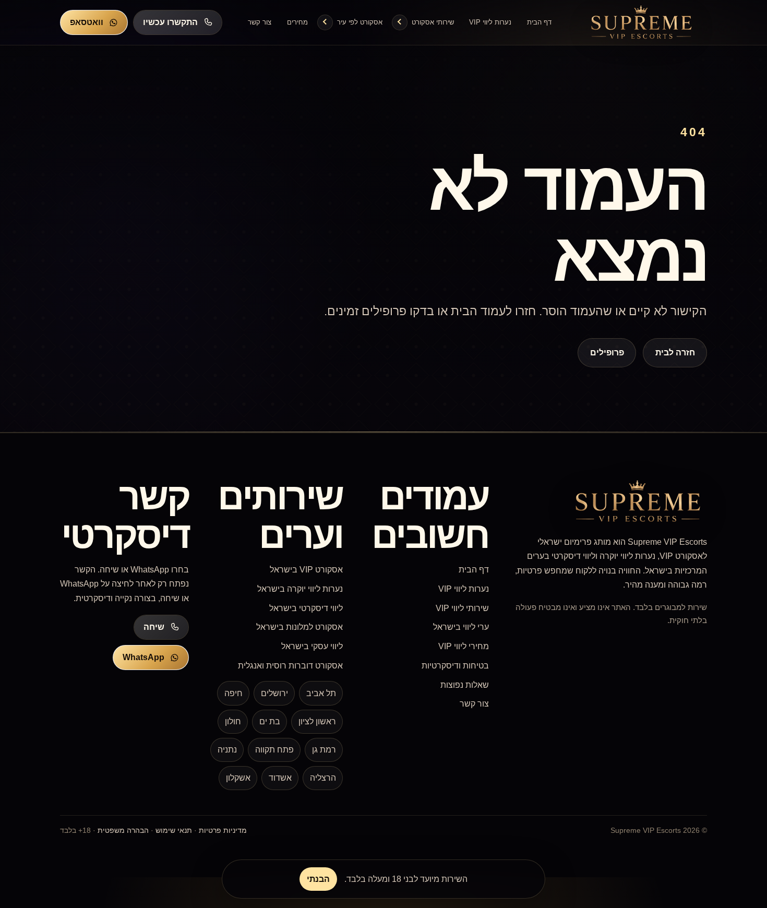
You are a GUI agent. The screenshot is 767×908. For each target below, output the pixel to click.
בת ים (269, 721)
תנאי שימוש (173, 830)
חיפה (233, 693)
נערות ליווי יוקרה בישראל (300, 588)
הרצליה (323, 777)
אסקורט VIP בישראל (306, 569)
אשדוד (280, 777)
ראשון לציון (317, 721)
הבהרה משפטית (123, 830)
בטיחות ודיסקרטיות (455, 665)
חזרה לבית (674, 352)
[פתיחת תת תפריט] (400, 22)
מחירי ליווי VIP (463, 646)
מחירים (297, 22)
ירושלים (274, 693)
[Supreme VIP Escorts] (642, 22)
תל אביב (321, 693)
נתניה (227, 749)
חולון (233, 721)
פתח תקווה (274, 749)
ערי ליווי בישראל (461, 627)
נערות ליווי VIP (490, 22)
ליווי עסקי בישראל (312, 646)
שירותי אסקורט (433, 22)
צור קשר (259, 22)
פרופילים (607, 352)
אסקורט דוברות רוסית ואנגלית (290, 665)
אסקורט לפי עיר (359, 22)
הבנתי (318, 879)
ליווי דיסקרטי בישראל (306, 608)
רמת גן (324, 749)
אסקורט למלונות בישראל (299, 627)
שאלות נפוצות (464, 684)
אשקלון (238, 777)
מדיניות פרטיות (223, 830)
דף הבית (539, 22)
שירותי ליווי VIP (462, 608)
